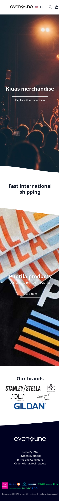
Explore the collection (30, 100)
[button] (41, 7)
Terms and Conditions (30, 459)
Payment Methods (30, 456)
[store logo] (21, 7)
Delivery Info (30, 452)
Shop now (30, 294)
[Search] (50, 7)
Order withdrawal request (30, 463)
